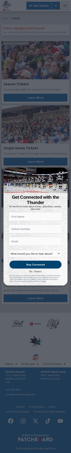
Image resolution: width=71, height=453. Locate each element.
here (44, 281)
